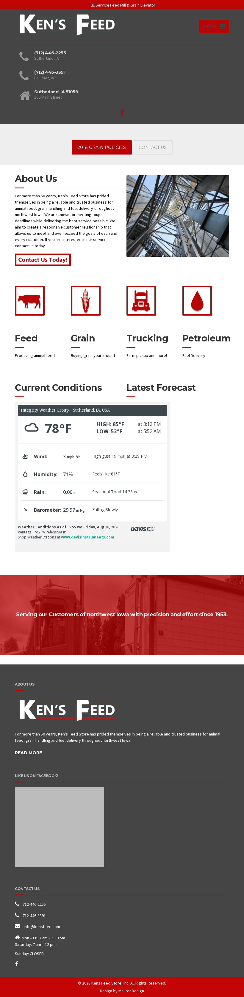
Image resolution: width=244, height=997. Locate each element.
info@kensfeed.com (42, 926)
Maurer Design (131, 990)
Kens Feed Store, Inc (110, 983)
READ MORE (28, 752)
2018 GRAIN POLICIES (102, 147)
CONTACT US (153, 147)
